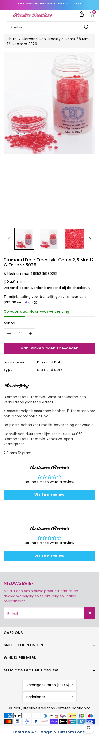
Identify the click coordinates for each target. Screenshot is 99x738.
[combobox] (51, 27)
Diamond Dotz (49, 362)
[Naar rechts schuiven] (90, 239)
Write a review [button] (49, 494)
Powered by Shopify (73, 708)
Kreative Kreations (39, 708)
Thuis (12, 38)
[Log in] (81, 14)
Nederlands (35, 696)
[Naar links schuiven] (9, 239)
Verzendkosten (17, 287)
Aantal (9, 323)
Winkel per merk (20, 657)
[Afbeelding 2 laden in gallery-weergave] (48, 238)
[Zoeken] (86, 27)
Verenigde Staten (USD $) (47, 685)
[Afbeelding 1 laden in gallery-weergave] (24, 238)
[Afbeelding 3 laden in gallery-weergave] (74, 238)
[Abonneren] (89, 613)
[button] (8, 15)
